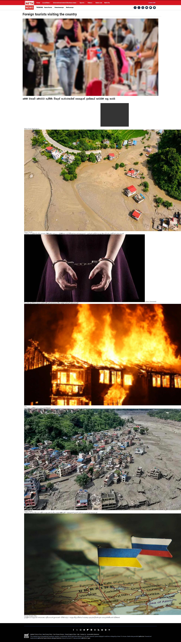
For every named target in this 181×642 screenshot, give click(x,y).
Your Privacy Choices (58, 634)
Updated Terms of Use (36, 634)
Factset (142, 636)
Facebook (135, 7)
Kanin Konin (48, 7)
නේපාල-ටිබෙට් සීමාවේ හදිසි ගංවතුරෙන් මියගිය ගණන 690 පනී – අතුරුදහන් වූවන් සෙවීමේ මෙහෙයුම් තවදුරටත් (60, 513)
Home (38, 2)
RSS (98, 629)
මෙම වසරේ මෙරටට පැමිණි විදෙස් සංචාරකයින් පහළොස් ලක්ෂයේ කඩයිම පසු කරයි (69, 98)
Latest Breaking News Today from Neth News (29, 5)
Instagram (142, 7)
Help (78, 634)
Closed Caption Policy (70, 634)
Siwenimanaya (59, 7)
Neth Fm (107, 2)
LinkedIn (154, 7)
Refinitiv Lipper (86, 638)
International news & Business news (64, 2)
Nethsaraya (69, 7)
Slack (95, 629)
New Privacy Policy (47, 634)
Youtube (146, 7)
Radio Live (99, 2)
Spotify (105, 629)
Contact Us (83, 634)
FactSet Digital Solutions (45, 638)
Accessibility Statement (93, 634)
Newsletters (102, 629)
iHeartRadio (109, 629)
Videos (90, 2)
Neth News (26, 636)
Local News (46, 2)
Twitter (139, 7)
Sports (82, 2)
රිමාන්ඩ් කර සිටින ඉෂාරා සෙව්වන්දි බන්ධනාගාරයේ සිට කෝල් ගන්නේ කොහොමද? (51, 303)
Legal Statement (57, 638)
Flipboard (150, 7)
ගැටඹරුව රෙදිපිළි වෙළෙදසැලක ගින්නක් (37, 408)
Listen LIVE (151, 2)
